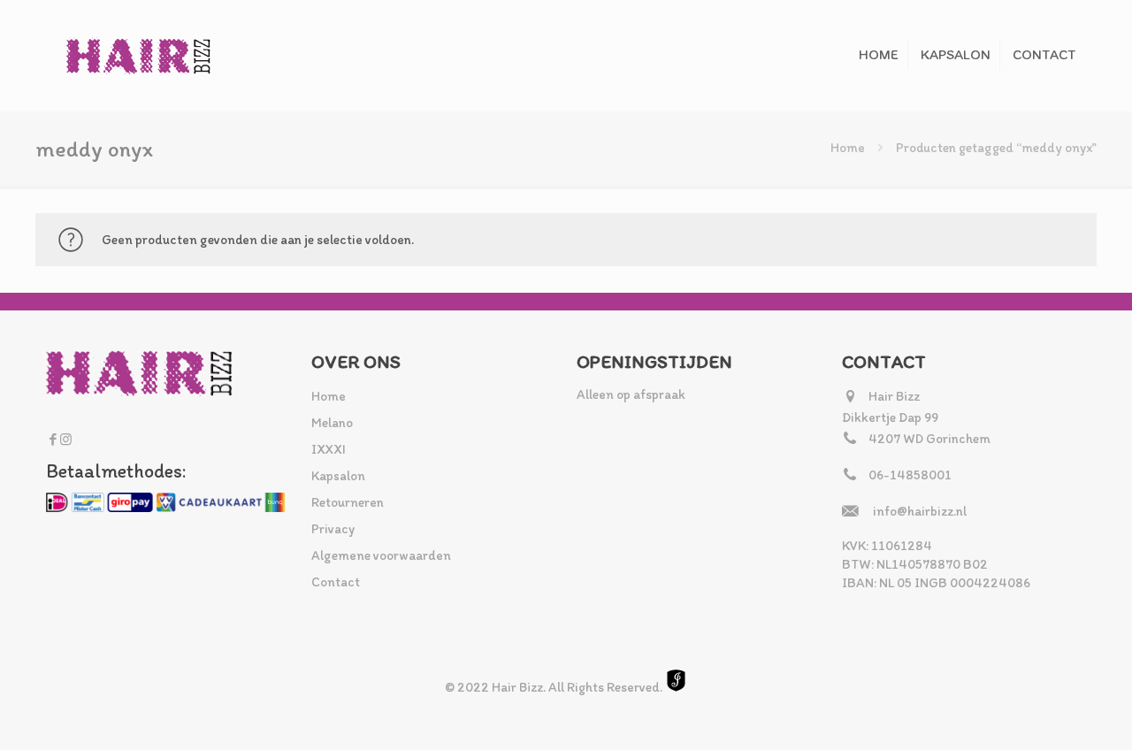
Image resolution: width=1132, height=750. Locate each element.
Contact (335, 582)
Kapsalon (338, 476)
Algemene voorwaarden (381, 555)
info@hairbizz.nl (920, 511)
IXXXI (328, 449)
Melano (332, 423)
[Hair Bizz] (139, 55)
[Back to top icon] (1047, 713)
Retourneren (347, 502)
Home (847, 148)
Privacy (333, 529)
